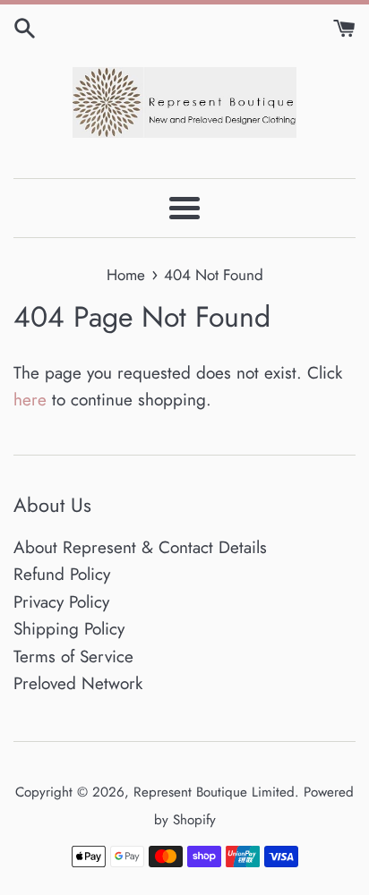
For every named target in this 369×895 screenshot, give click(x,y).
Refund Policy (61, 574)
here (30, 400)
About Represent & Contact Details (140, 547)
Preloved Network (77, 683)
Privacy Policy (61, 602)
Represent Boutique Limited (214, 792)
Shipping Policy (68, 629)
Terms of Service (73, 656)
